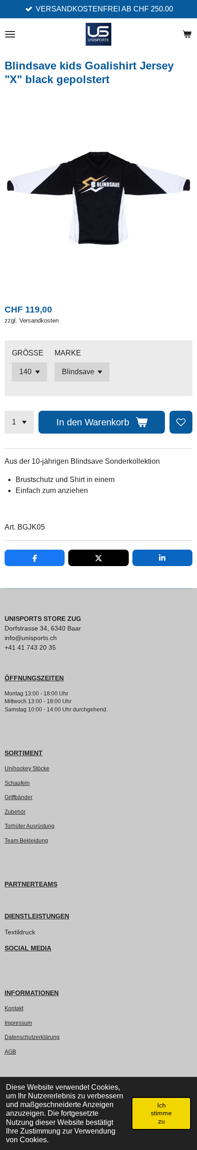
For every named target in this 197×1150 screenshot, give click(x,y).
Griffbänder (19, 797)
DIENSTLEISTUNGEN (37, 916)
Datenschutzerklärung (32, 1037)
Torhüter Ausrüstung (30, 826)
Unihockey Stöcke (27, 768)
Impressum (18, 1023)
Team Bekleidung (26, 840)
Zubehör (15, 812)
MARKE (68, 353)
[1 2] (19, 422)
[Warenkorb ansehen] (187, 34)
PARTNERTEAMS (31, 884)
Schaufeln (17, 783)
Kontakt (14, 1008)
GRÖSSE (28, 353)
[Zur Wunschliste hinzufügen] (181, 422)
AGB (10, 1052)
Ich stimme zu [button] (161, 1113)
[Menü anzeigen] (10, 34)
